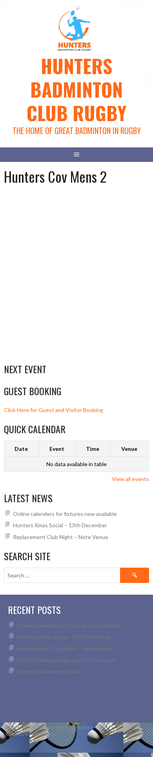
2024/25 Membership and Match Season (66, 660)
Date (21, 448)
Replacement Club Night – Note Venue (60, 537)
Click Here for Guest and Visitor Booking (53, 410)
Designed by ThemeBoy (29, 734)
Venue (129, 448)
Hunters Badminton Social (49, 671)
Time (92, 448)
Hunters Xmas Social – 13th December (60, 525)
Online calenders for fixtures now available (65, 513)
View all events (130, 479)
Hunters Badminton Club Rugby (76, 89)
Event (56, 448)
